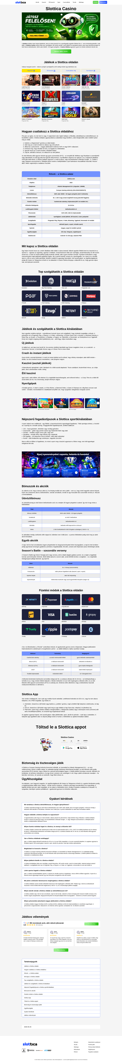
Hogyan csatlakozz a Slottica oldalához (35, 969)
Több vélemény (61, 950)
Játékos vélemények (30, 1015)
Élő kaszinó (50, 70)
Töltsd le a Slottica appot (31, 1001)
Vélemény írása (91, 924)
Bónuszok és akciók (29, 990)
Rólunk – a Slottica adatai (31, 973)
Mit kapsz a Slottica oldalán (32, 976)
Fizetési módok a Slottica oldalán (33, 994)
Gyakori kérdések (29, 1011)
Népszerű (30, 70)
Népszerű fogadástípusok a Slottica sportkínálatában (39, 987)
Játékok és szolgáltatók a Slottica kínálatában (37, 983)
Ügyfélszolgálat (28, 1008)
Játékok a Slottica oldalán (31, 966)
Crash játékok (69, 70)
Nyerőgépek (89, 70)
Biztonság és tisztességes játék (33, 1004)
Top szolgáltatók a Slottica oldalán (33, 980)
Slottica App (27, 997)
